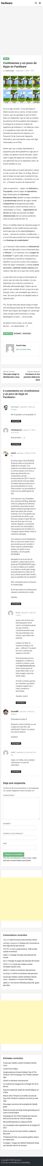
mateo (5, 955)
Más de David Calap (23, 349)
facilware (6, 3)
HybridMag (26, 1162)
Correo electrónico (13, 833)
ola (4, 961)
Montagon (15, 407)
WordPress (16, 1162)
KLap (18, 612)
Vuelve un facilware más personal (22, 970)
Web (5, 843)
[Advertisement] (21, 29)
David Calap (10, 71)
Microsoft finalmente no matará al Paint (17, 1122)
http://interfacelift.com (27, 666)
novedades (27, 333)
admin (5, 970)
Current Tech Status (25, 979)
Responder (16, 421)
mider (13, 752)
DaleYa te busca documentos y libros (23, 940)
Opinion (6, 58)
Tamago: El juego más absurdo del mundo (23, 961)
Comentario (9, 795)
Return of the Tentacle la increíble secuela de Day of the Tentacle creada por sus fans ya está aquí (20, 1098)
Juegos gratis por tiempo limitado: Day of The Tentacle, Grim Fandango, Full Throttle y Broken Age (21, 1074)
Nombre (7, 823)
